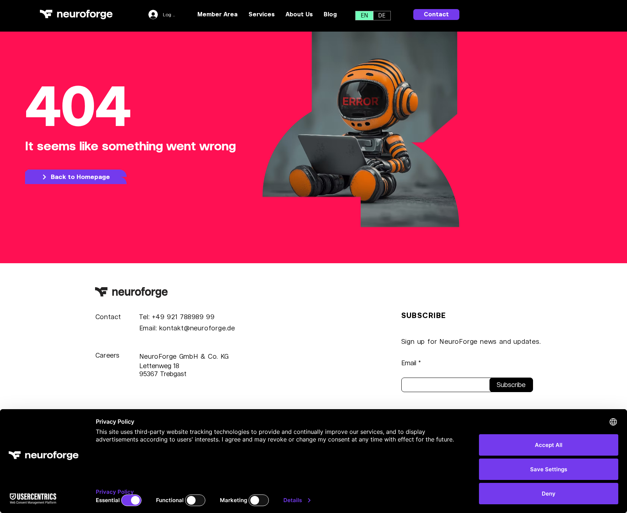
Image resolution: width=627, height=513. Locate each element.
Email (408, 363)
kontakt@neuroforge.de (197, 328)
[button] (261, 14)
